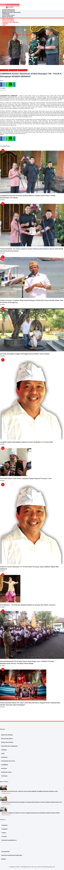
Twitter (3, 832)
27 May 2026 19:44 (6, 804)
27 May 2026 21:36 (6, 793)
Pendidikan (5, 29)
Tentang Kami (5, 851)
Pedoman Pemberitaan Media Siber (11, 855)
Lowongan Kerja (30, 35)
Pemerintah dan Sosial (9, 28)
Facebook (4, 825)
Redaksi (3, 859)
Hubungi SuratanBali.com (9, 35)
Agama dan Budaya (8, 18)
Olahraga (5, 23)
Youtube (4, 836)
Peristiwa (5, 30)
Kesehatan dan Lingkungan (11, 12)
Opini (4, 25)
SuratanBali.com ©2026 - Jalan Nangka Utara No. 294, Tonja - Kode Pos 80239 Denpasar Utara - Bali (32, 866)
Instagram (4, 829)
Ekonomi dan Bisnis (8, 19)
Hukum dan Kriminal (8, 21)
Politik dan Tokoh (7, 32)
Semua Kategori (7, 16)
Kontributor (20, 35)
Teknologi (5, 33)
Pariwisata (5, 26)
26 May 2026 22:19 (6, 814)
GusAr (3, 88)
